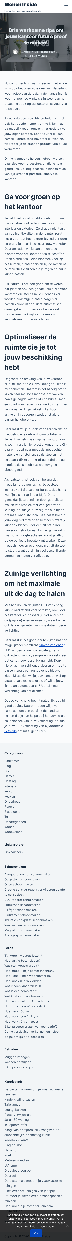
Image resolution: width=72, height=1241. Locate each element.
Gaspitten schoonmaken (22, 879)
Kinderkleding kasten (19, 1099)
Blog (7, 766)
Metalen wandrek (16, 1160)
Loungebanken (15, 1110)
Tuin (7, 817)
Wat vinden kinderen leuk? (23, 986)
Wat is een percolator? (20, 991)
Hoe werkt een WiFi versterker (26, 1006)
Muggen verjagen (17, 1057)
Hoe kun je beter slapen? (22, 960)
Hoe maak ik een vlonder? (23, 981)
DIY (7, 771)
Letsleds (10, 731)
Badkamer (11, 761)
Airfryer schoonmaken (20, 910)
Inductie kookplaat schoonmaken (28, 920)
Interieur (31, 55)
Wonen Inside (20, 4)
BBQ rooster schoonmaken (23, 900)
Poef (7, 1155)
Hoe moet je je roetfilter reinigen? (28, 1206)
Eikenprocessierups (18, 1067)
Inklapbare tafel (15, 1125)
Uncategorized (15, 822)
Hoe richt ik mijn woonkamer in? (27, 976)
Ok (36, 1233)
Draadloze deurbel (17, 1170)
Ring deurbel (13, 1145)
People (9, 806)
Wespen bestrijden (17, 1062)
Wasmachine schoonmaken (24, 925)
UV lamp (10, 1165)
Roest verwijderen (17, 1115)
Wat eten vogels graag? (21, 965)
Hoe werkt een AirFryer (21, 1016)
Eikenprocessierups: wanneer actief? (30, 1026)
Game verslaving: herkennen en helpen (32, 1031)
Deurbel (10, 1176)
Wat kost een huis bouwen (23, 996)
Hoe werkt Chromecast (21, 1021)
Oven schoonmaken (18, 884)
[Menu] (66, 6)
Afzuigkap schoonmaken (22, 935)
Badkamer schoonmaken (22, 915)
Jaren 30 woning (16, 1120)
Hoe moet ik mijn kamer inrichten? (29, 971)
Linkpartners (13, 852)
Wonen (42, 55)
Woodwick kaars (16, 1140)
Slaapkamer (13, 812)
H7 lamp (10, 1150)
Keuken (9, 796)
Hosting (10, 781)
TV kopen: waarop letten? (23, 955)
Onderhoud (12, 801)
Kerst (8, 791)
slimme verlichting (52, 645)
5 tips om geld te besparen (24, 1037)
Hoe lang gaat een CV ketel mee (28, 1001)
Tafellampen (13, 1104)
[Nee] (67, 1226)
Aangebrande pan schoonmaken (27, 874)
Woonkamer (13, 832)
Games (9, 776)
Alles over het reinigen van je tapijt (29, 1191)
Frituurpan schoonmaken (22, 905)
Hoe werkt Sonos (17, 1011)
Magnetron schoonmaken (22, 930)
